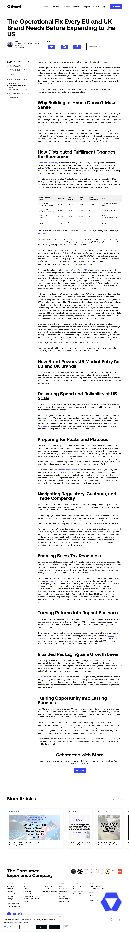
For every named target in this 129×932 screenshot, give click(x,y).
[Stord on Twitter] (14, 914)
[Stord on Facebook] (20, 914)
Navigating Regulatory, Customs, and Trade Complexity (17, 80)
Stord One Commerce (67, 470)
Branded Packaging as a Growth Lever (17, 90)
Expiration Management (31, 899)
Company (86, 6)
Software (55, 6)
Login (104, 6)
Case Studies (63, 889)
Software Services (29, 896)
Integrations (27, 891)
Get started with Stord (14, 97)
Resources (76, 6)
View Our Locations (13, 906)
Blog (60, 886)
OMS (24, 886)
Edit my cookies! (8, 927)
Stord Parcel (43, 233)
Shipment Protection (30, 894)
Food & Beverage (47, 886)
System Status (93, 900)
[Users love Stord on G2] (86, 871)
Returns (25, 901)
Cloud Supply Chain (79, 891)
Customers (65, 6)
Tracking (97, 6)
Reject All (41, 927)
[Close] (60, 917)
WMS (25, 889)
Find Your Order (64, 901)
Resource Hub (64, 894)
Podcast (62, 896)
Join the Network (78, 894)
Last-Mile (10, 896)
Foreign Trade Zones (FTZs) (77, 270)
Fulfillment (45, 6)
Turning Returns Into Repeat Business (16, 86)
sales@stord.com (94, 886)
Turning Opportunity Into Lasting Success (18, 94)
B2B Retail (10, 891)
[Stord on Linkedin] (9, 914)
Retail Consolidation (13, 903)
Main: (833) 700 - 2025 (96, 889)
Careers (75, 889)
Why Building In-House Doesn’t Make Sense (18, 62)
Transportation (12, 894)
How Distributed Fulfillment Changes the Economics (16, 66)
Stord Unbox (43, 677)
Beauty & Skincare (47, 889)
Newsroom (63, 891)
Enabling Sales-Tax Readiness (16, 83)
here (105, 62)
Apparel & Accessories (49, 891)
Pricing (91, 895)
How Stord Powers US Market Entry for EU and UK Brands (18, 70)
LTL (8, 901)
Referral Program (64, 899)
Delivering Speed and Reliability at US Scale (18, 73)
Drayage (10, 899)
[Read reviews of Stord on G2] (91, 872)
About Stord (77, 886)
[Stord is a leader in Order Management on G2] (107, 872)
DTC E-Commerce (13, 889)
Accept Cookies (54, 927)
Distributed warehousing (48, 163)
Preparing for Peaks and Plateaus (18, 77)
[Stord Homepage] (14, 6)
